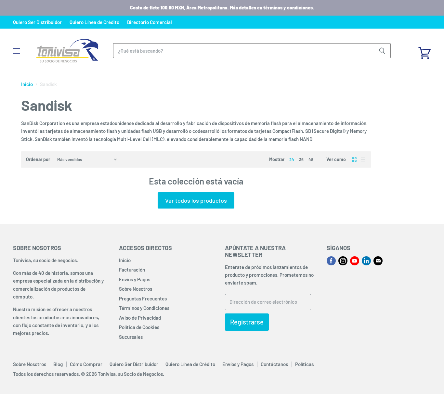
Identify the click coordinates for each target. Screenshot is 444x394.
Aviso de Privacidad (140, 318)
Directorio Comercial (149, 22)
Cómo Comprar (86, 364)
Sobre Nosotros (135, 289)
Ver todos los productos (196, 200)
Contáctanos (274, 364)
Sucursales (131, 337)
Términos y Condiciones (144, 308)
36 (301, 159)
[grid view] (354, 159)
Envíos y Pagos (134, 279)
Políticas (304, 364)
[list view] (362, 159)
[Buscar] (382, 50)
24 (291, 159)
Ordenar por (38, 159)
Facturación (132, 270)
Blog (58, 364)
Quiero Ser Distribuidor (37, 22)
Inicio (27, 84)
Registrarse (247, 322)
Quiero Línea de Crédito (94, 22)
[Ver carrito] (424, 50)
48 (310, 159)
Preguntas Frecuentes (143, 298)
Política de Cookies (139, 327)
